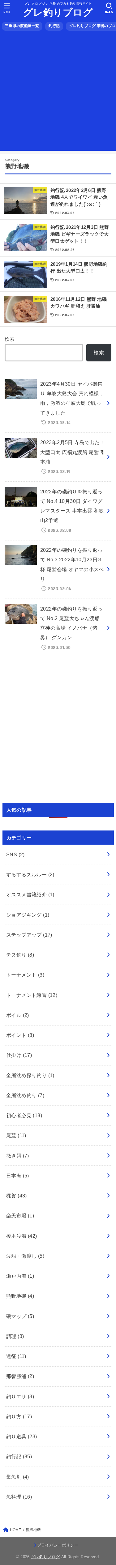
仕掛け (19, 1055)
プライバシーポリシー (57, 1545)
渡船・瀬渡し (25, 1256)
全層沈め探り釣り (30, 1075)
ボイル (17, 1015)
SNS (15, 854)
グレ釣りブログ (58, 12)
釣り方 (19, 1416)
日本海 (17, 1175)
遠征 (16, 1356)
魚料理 (19, 1496)
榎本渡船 (21, 1236)
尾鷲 (16, 1135)
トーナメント (25, 975)
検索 (10, 339)
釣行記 (54, 26)
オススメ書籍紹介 (30, 894)
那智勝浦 (20, 1376)
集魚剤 (17, 1476)
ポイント (20, 1035)
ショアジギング (27, 915)
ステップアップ (29, 935)
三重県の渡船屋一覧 (22, 26)
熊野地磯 (20, 1296)
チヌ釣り (20, 955)
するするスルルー (30, 874)
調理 (15, 1336)
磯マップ (20, 1316)
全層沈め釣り (25, 1095)
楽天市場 (20, 1215)
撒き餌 (17, 1155)
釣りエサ (20, 1396)
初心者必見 (24, 1115)
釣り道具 (21, 1436)
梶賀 (16, 1195)
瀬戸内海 (20, 1276)
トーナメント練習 (31, 995)
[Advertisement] (58, 93)
